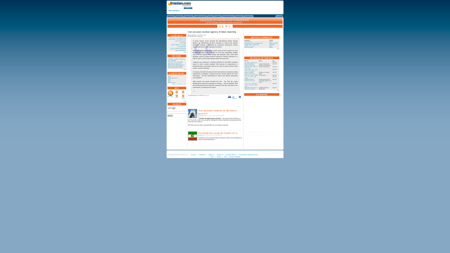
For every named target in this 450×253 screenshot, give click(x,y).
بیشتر (184, 52)
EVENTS (248, 16)
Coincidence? (248, 41)
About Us (211, 154)
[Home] (179, 6)
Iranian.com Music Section (179, 84)
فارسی (279, 16)
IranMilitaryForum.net (203, 95)
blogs (176, 93)
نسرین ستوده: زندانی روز (251, 62)
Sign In (170, 10)
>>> (194, 91)
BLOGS (239, 16)
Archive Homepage (234, 156)
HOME (170, 16)
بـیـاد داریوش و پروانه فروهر (175, 63)
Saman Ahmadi (273, 43)
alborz (271, 47)
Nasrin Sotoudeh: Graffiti (251, 75)
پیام (201, 135)
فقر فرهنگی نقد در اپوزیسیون (177, 38)
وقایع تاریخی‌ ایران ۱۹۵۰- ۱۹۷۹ (175, 62)
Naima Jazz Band (172, 78)
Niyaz (169, 76)
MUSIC (179, 16)
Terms (212, 156)
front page (170, 96)
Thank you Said (248, 47)
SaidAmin (271, 44)
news (183, 93)
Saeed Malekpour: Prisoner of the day (250, 64)
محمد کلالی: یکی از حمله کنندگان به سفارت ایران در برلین (251, 85)
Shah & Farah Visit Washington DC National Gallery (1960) (176, 65)
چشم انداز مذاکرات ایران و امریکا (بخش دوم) (178, 49)
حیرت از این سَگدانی (249, 46)
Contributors (202, 154)
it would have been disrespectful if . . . (254, 43)
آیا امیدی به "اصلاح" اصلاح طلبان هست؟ (178, 45)
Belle (169, 81)
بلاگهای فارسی (183, 98)
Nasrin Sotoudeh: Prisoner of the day (250, 73)
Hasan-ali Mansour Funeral (175, 67)
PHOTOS (188, 16)
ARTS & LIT (200, 16)
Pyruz (169, 79)
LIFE (210, 16)
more (185, 69)
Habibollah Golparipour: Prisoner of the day (251, 88)
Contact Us (220, 154)
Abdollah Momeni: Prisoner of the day (250, 80)
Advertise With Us (231, 154)
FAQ (225, 156)
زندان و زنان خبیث (180, 40)
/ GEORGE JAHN (197, 35)
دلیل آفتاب (183, 42)
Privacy (219, 156)
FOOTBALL (228, 16)
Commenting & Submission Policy (248, 154)
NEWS (217, 16)
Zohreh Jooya (171, 82)
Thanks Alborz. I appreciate (251, 44)
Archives (193, 154)
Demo (270, 41)
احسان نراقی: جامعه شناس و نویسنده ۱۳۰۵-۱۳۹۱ (251, 70)
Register (177, 10)
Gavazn (202, 115)
